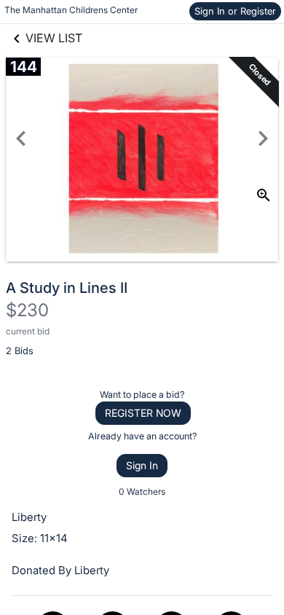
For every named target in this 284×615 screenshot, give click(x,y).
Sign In (142, 465)
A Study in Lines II (66, 288)
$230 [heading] (27, 310)
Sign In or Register (235, 11)
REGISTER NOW (143, 413)
